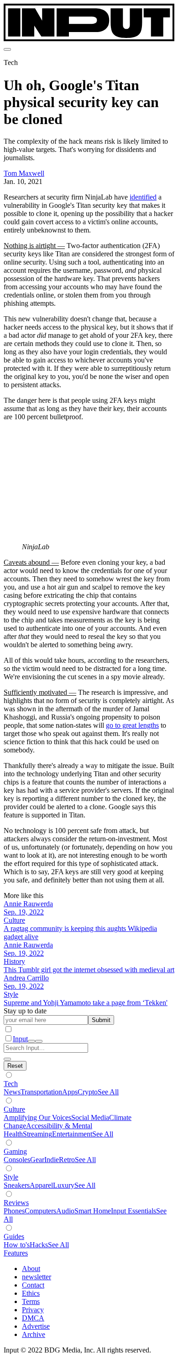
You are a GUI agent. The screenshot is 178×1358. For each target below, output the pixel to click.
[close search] (7, 1059)
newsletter (36, 1277)
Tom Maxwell (24, 173)
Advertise (36, 1326)
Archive (33, 1334)
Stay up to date (25, 1011)
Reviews (16, 1203)
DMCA (33, 1318)
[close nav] (38, 1041)
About (31, 1268)
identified (143, 197)
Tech (11, 1083)
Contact (33, 1285)
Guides (14, 1236)
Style (11, 1177)
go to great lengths (132, 725)
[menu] (7, 49)
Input (20, 1039)
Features (16, 1253)
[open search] (31, 1041)
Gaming (15, 1151)
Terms (31, 1301)
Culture (14, 1109)
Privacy (33, 1310)
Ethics (31, 1293)
